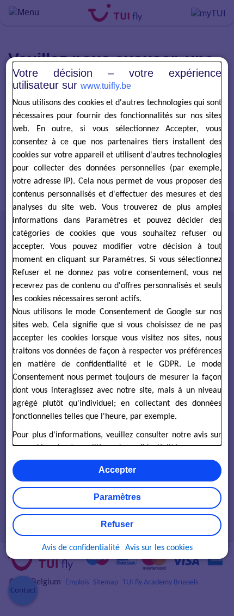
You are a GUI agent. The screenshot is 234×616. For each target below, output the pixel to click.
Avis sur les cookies (159, 548)
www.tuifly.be (106, 85)
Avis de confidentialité (81, 548)
